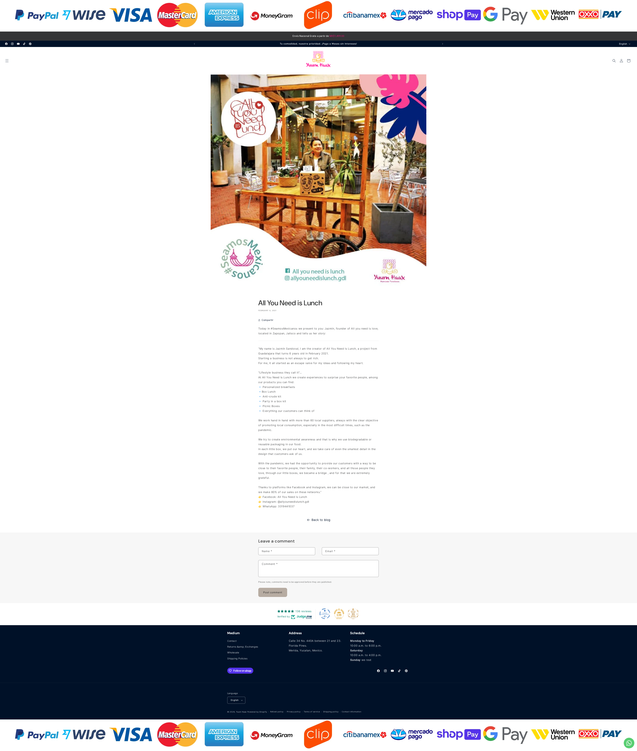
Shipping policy (331, 712)
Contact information (351, 712)
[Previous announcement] (194, 44)
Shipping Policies (237, 658)
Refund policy (276, 712)
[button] (7, 60)
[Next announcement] (442, 44)
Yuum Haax (241, 712)
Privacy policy (294, 712)
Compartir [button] (267, 320)
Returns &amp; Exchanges (242, 646)
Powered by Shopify (257, 712)
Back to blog (321, 520)
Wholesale (233, 652)
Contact (232, 640)
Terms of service (312, 712)
